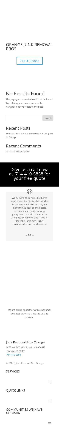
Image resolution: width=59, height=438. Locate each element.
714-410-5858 (29, 61)
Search (47, 118)
